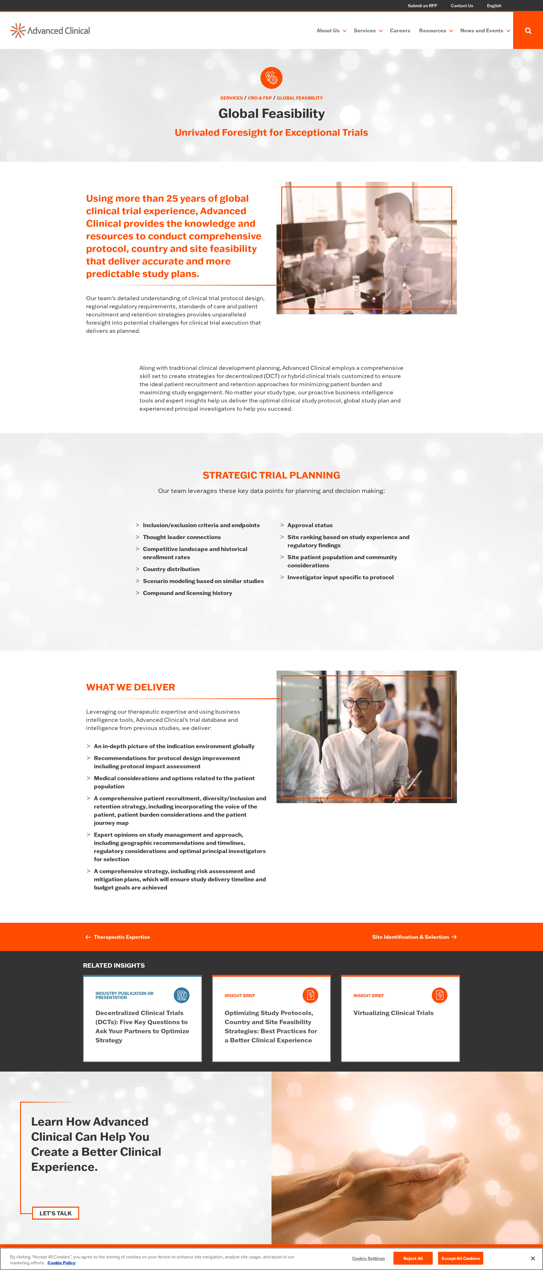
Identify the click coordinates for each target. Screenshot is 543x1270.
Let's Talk (56, 1213)
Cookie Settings (368, 1258)
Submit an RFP (422, 5)
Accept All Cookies (461, 1258)
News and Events (481, 30)
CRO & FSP (260, 98)
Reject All (413, 1258)
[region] (271, 1259)
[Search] (528, 30)
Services (365, 30)
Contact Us (462, 5)
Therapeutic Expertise (122, 936)
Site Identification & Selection (410, 936)
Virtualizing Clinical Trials (394, 1012)
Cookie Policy (61, 1263)
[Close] (533, 1258)
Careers (400, 30)
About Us (328, 30)
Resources (432, 30)
